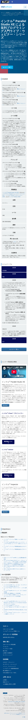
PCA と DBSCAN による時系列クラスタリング (15, 563)
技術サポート (6, 682)
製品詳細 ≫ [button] (5, 405)
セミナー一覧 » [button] (14, 349)
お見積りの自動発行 (7, 652)
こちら (14, 241)
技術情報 (7, 12)
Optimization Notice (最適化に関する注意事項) (16, 701)
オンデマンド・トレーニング (10, 664)
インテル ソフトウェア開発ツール (9, 7)
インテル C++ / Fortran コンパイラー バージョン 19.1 (13, 194)
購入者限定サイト (7, 670)
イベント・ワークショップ (9, 666)
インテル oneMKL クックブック (11, 605)
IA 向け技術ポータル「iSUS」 (10, 672)
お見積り (5, 680)
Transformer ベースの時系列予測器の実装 (13, 564)
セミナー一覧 (6, 67)
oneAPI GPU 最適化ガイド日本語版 (12, 593)
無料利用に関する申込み (8, 637)
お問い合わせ (6, 713)
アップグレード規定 (7, 648)
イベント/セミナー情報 (16, 12)
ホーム (2, 12)
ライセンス (5, 646)
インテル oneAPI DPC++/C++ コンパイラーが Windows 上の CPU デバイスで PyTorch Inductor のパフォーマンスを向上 (15, 603)
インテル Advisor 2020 (14, 196)
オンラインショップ (7, 655)
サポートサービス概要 (8, 629)
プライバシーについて (14, 713)
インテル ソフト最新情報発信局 (11, 668)
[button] (12, 2)
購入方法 (5, 650)
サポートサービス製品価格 (9, 644)
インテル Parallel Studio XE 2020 (10, 192)
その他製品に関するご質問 (9, 684)
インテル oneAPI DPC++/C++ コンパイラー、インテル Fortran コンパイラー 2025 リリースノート (15, 544)
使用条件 (20, 713)
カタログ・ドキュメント (8, 662)
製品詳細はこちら (8, 441)
